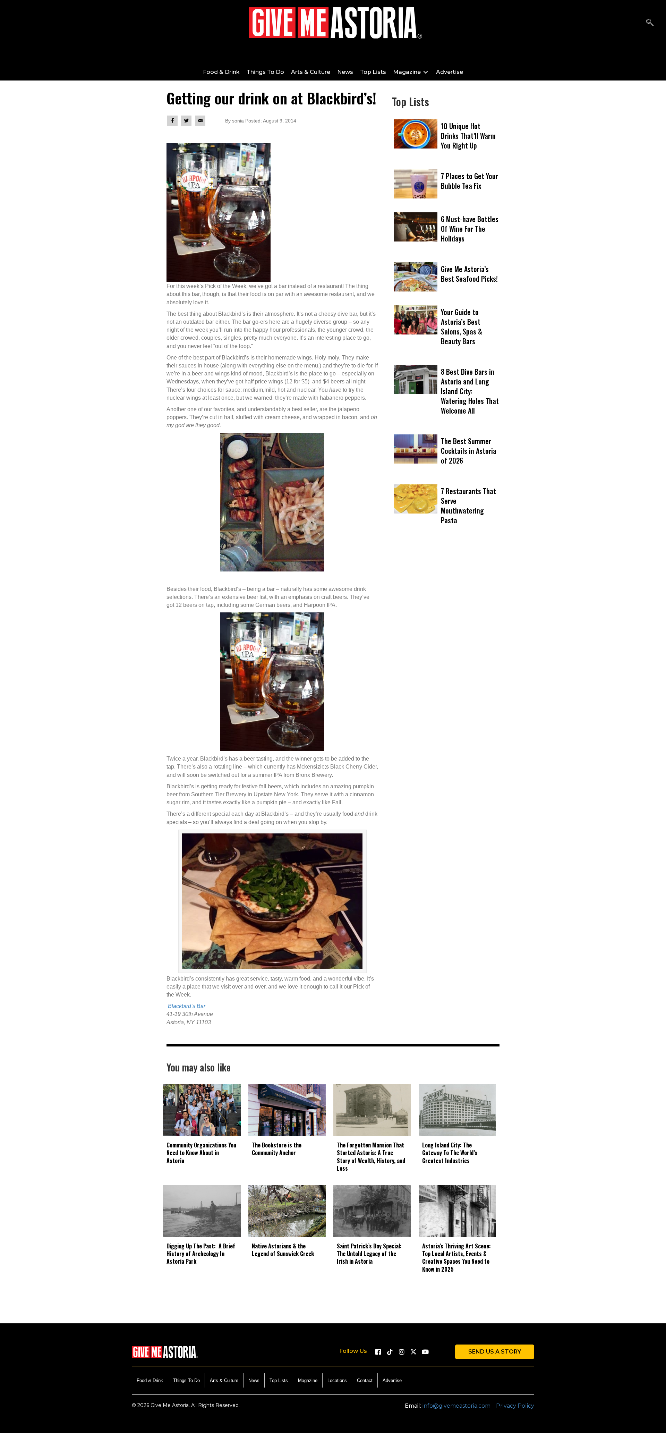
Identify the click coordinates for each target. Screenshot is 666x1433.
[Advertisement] (446, 625)
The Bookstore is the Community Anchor (276, 1149)
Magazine (307, 1380)
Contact (365, 1380)
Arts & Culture (224, 1380)
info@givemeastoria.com (456, 1405)
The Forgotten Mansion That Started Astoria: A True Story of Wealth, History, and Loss (371, 1156)
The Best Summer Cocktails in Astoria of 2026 (468, 451)
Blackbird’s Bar (186, 1006)
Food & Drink (150, 1380)
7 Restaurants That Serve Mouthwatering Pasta (468, 505)
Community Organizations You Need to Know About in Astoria (201, 1153)
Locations (337, 1380)
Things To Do (186, 1380)
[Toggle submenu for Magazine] (425, 72)
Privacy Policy (515, 1405)
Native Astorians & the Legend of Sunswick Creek (283, 1250)
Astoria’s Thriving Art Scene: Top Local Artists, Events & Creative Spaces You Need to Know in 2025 (456, 1257)
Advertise (392, 1380)
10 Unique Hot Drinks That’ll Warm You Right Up (468, 136)
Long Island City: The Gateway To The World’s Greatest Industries (449, 1153)
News (253, 1380)
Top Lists (279, 1380)
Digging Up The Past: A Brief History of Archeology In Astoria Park (200, 1254)
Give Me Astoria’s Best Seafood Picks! (469, 274)
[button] (650, 23)
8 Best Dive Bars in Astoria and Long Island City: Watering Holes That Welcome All (470, 391)
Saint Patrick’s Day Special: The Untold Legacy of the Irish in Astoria (369, 1254)
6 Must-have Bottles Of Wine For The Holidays (469, 229)
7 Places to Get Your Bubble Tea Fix (469, 181)
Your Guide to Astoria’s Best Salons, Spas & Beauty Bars (461, 326)
